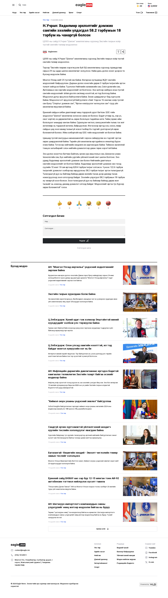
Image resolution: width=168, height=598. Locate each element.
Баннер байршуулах (125, 552)
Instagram (153, 557)
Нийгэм (46, 13)
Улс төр (23, 13)
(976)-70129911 (21, 555)
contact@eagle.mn (22, 550)
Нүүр (14, 13)
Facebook (153, 553)
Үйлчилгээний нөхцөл (126, 555)
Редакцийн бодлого (125, 563)
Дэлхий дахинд (58, 13)
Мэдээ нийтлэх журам (126, 559)
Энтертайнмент (100, 563)
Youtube (152, 548)
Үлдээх (82, 241)
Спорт (79, 13)
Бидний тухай (122, 548)
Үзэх (138, 13)
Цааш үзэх (100, 529)
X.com (151, 562)
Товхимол (150, 13)
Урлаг (71, 13)
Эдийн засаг (34, 13)
